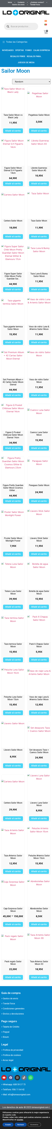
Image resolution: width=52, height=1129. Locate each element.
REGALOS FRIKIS (17, 56)
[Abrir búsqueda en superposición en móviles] (21, 26)
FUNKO (28, 50)
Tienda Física (35, 5)
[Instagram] (17, 1077)
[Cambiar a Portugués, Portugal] (45, 24)
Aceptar (8, 1125)
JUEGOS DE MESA (26, 62)
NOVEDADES (8, 50)
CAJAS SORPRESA (41, 50)
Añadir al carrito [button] (13, 130)
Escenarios (34, 1125)
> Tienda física (8, 1003)
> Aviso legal (7, 1060)
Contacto (21, 2)
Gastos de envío (18, 5)
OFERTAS (19, 50)
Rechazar (20, 1125)
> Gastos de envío (9, 998)
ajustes (20, 1120)
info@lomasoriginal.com (19, 1094)
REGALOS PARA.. (34, 56)
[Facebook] (10, 1077)
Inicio (10, 2)
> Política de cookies (11, 1055)
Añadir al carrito (13, 924)
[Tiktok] (24, 1077)
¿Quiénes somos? (37, 2)
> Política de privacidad (12, 1050)
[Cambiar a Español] (45, 21)
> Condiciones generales (12, 1008)
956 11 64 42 (18, 1089)
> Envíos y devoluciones (12, 1014)
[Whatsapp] (30, 1077)
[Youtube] (4, 1077)
